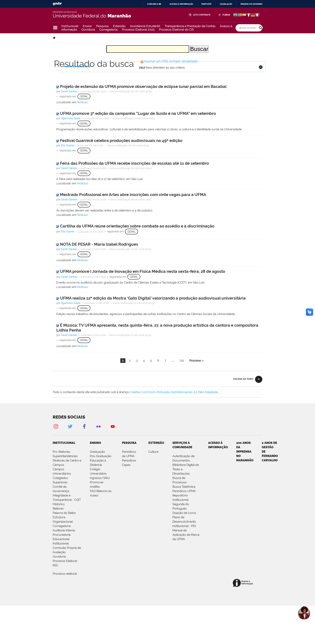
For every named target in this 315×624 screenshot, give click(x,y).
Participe (206, 4)
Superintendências (65, 456)
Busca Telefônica (183, 486)
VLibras (226, 15)
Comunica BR (154, 4)
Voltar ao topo (243, 379)
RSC (55, 565)
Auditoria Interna (64, 530)
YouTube (113, 426)
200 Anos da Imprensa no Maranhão (244, 451)
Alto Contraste (202, 15)
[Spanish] (244, 15)
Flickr (98, 426)
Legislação (226, 4)
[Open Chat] (304, 613)
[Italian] (257, 15)
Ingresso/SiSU (100, 478)
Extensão (119, 26)
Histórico (59, 504)
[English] (240, 15)
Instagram (56, 426)
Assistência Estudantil (145, 26)
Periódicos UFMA (184, 491)
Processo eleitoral (65, 573)
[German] (253, 15)
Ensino (87, 26)
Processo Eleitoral (65, 561)
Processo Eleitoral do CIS (176, 29)
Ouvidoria (88, 29)
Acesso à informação (181, 4)
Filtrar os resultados (77, 66)
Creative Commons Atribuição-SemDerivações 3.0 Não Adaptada (173, 392)
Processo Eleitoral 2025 (138, 29)
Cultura (153, 451)
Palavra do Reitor (64, 513)
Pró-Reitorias (61, 451)
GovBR (57, 3)
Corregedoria (108, 29)
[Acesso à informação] (243, 583)
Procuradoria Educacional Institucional (62, 539)
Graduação (97, 451)
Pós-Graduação (100, 456)
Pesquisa (102, 26)
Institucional (69, 26)
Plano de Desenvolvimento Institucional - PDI (184, 522)
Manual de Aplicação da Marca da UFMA (185, 535)
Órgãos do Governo (251, 4)
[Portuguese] (235, 15)
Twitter (70, 426)
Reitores (58, 508)
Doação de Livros (184, 513)
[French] (248, 15)
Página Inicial (54, 37)
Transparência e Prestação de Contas (190, 26)
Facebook (84, 426)
